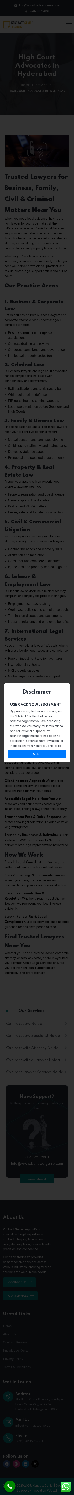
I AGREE (37, 754)
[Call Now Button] (9, 1486)
